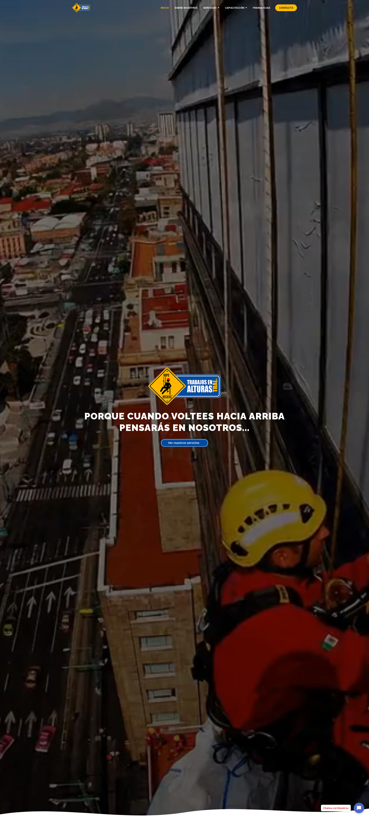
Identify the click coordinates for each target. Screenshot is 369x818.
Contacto (286, 7)
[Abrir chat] (359, 807)
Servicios (210, 7)
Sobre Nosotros (186, 7)
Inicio (165, 7)
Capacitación (234, 7)
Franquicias (261, 7)
